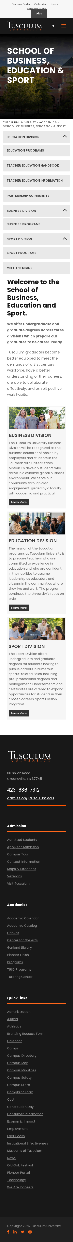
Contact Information (23, 861)
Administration (18, 1011)
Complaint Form (20, 1092)
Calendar (40, 4)
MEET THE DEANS (19, 268)
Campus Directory (21, 1055)
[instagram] (30, 1232)
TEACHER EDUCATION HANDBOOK (33, 165)
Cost (11, 1099)
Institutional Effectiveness (27, 1143)
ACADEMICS (48, 122)
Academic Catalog (22, 925)
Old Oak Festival (20, 1165)
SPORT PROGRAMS (21, 253)
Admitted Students (22, 839)
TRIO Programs (19, 969)
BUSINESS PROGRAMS (24, 224)
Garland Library (19, 947)
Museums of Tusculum (24, 1150)
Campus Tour (18, 854)
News (54, 4)
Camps (13, 1048)
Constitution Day (20, 1106)
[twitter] (22, 1232)
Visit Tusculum (18, 883)
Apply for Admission (23, 847)
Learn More (19, 502)
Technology (16, 1180)
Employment (17, 1128)
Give (39, 13)
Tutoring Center (20, 976)
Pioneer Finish (18, 955)
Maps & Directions (21, 869)
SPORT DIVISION (19, 239)
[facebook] (8, 1232)
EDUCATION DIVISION (23, 137)
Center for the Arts (22, 940)
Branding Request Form (25, 1033)
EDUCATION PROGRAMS (25, 150)
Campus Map (17, 1063)
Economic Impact (21, 1121)
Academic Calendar (23, 918)
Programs (15, 962)
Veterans (14, 876)
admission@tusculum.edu (30, 798)
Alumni (12, 1019)
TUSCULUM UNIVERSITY (19, 122)
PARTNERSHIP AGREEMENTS (28, 196)
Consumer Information (25, 1114)
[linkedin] (15, 1232)
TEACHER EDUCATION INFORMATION (35, 180)
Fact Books (16, 1136)
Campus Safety (19, 1077)
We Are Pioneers (20, 1187)
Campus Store (36, 9)
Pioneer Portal (21, 4)
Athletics (14, 1026)
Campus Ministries (21, 1070)
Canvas (13, 933)
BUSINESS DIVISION (21, 211)
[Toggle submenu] (64, 137)
